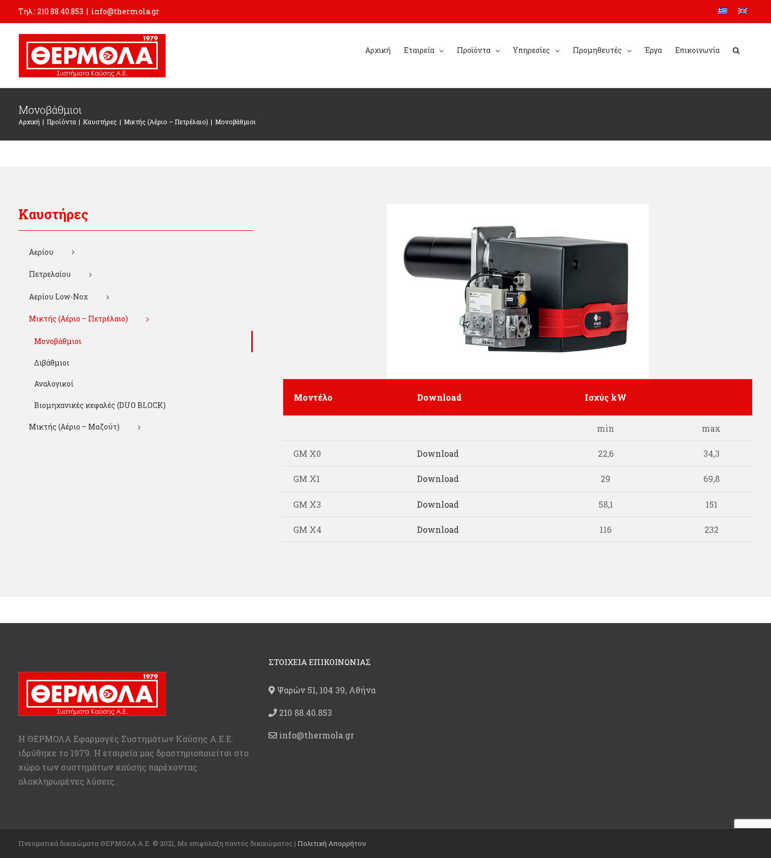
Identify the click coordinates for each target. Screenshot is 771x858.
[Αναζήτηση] (736, 50)
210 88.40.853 (60, 11)
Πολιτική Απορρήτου (331, 843)
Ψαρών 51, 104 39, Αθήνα (325, 689)
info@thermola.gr (125, 11)
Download (438, 453)
